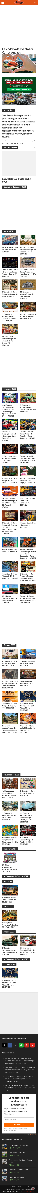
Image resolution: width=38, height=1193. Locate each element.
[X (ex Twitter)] (15, 1045)
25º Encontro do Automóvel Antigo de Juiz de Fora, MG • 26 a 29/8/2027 (27, 951)
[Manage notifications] (33, 1188)
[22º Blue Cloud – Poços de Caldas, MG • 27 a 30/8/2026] (10, 240)
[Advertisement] (19, 26)
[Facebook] (10, 1045)
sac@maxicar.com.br (28, 1191)
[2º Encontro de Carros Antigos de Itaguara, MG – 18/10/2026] (10, 696)
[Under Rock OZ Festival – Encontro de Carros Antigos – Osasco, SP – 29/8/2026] (10, 262)
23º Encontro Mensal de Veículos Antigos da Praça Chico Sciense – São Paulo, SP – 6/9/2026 (9, 503)
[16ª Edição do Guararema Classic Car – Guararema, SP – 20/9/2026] (10, 589)
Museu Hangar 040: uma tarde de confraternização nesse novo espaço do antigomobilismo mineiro (19, 1060)
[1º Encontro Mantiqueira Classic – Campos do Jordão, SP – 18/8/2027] (10, 940)
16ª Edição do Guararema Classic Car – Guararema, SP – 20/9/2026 (9, 599)
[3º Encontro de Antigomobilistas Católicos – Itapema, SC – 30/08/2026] (10, 307)
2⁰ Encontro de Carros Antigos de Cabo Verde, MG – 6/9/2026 (9, 480)
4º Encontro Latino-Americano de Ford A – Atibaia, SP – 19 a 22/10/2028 (27, 707)
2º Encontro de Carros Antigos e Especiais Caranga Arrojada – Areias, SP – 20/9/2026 (27, 577)
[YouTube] (32, 1045)
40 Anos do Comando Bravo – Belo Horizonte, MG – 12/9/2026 (27, 502)
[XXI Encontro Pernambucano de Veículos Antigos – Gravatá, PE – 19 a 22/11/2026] (28, 806)
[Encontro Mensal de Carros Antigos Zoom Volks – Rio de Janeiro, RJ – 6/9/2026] (28, 449)
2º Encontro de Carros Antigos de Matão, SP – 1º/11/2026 (28, 793)
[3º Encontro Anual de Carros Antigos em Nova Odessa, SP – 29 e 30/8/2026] (28, 262)
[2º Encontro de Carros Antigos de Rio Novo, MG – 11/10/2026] (10, 654)
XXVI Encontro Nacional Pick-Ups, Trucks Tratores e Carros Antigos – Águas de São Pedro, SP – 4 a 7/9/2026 (9, 410)
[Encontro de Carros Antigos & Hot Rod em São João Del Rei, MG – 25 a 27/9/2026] (28, 589)
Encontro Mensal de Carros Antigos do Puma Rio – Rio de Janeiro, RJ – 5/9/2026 (27, 435)
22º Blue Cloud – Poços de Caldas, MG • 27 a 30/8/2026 (10, 249)
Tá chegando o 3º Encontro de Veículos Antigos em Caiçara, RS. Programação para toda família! (20, 1069)
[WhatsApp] (21, 1045)
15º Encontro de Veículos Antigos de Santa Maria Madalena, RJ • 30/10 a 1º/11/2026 (10, 729)
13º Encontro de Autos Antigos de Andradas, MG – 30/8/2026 (28, 316)
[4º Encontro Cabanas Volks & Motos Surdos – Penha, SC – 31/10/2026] (28, 718)
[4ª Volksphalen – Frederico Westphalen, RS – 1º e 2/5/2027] (10, 915)
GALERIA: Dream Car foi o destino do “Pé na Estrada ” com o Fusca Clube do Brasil (20, 1087)
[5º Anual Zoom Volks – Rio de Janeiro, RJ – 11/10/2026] (28, 654)
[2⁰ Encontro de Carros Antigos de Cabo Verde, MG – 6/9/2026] (10, 471)
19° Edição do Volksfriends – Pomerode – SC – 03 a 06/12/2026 (9, 868)
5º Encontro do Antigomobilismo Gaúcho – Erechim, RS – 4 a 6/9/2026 (28, 408)
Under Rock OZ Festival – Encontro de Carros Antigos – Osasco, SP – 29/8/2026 (10, 273)
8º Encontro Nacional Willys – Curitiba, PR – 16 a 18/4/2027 (9, 900)
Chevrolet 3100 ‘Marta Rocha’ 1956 (16, 180)
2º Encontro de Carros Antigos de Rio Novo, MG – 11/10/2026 (9, 663)
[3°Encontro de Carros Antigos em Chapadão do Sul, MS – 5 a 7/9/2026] (10, 449)
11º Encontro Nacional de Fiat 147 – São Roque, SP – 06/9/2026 (27, 480)
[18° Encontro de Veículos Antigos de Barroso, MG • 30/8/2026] (28, 284)
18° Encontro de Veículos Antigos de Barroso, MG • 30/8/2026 (26, 295)
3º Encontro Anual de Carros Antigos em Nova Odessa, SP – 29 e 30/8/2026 (28, 273)
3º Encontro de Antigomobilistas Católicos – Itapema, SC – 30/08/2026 (9, 317)
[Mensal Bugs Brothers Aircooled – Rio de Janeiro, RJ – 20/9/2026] (10, 566)
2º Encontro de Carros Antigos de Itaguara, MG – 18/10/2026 (9, 706)
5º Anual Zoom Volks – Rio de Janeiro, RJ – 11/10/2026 (27, 663)
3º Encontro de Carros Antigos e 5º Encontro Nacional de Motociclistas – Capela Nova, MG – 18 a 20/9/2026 (9, 528)
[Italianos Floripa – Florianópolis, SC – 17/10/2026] (28, 674)
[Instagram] (4, 1045)
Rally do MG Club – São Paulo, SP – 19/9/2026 (9, 551)
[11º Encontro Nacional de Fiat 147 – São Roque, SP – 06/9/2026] (28, 471)
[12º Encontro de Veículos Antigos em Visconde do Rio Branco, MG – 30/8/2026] (10, 329)
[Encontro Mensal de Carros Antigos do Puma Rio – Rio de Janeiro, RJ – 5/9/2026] (28, 424)
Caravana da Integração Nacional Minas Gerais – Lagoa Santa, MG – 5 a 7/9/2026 (9, 436)
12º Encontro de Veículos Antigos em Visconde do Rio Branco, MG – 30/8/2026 (9, 341)
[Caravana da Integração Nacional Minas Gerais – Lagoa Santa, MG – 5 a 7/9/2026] (10, 424)
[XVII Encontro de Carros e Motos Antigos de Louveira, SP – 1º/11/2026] (10, 783)
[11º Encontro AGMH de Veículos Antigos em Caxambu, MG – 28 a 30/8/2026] (28, 240)
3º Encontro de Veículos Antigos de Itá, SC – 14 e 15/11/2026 (9, 816)
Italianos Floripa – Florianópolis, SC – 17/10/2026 (26, 684)
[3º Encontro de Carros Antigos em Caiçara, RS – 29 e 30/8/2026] (10, 284)
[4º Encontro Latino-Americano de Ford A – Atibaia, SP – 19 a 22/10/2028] (28, 696)
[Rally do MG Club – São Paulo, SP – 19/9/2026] (10, 542)
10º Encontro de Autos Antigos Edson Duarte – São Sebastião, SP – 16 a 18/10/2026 (10, 685)
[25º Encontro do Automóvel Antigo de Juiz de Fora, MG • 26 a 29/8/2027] (28, 940)
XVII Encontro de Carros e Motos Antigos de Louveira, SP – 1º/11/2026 (9, 794)
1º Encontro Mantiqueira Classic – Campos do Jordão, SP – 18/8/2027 (9, 951)
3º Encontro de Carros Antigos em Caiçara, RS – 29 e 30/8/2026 (10, 294)
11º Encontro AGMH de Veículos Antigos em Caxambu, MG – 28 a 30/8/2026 (28, 250)
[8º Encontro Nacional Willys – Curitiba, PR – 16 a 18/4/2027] (10, 890)
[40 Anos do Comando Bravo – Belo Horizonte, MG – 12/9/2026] (28, 491)
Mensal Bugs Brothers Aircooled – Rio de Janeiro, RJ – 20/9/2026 (10, 576)
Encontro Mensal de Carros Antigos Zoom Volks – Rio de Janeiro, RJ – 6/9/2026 (27, 459)
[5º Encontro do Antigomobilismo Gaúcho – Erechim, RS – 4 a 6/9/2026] (28, 398)
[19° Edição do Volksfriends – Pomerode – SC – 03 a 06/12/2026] (10, 858)
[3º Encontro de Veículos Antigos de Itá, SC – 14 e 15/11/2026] (10, 806)
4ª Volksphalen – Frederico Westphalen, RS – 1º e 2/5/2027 (10, 925)
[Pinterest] (26, 1045)
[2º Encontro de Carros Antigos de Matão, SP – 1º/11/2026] (28, 783)
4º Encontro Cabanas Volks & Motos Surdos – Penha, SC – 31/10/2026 (27, 729)
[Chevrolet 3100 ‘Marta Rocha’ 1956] (19, 163)
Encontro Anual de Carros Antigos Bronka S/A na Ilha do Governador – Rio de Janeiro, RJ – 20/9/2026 (28, 554)
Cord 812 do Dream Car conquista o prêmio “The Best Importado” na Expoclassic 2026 (19, 1078)
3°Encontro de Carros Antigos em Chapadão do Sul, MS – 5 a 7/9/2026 (9, 459)
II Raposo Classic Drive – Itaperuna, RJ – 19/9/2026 (28, 525)
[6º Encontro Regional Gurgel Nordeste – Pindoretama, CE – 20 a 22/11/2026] (10, 830)
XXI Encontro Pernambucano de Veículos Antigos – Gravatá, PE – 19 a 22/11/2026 (26, 817)
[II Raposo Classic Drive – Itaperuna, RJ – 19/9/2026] (28, 515)
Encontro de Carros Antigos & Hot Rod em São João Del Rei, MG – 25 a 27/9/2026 (27, 599)
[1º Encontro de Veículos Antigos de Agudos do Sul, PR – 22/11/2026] (28, 830)
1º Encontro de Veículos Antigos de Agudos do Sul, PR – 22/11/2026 (27, 841)
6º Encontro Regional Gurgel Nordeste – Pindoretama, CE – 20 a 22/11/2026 (10, 841)
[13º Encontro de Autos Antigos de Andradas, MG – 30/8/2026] (28, 307)
